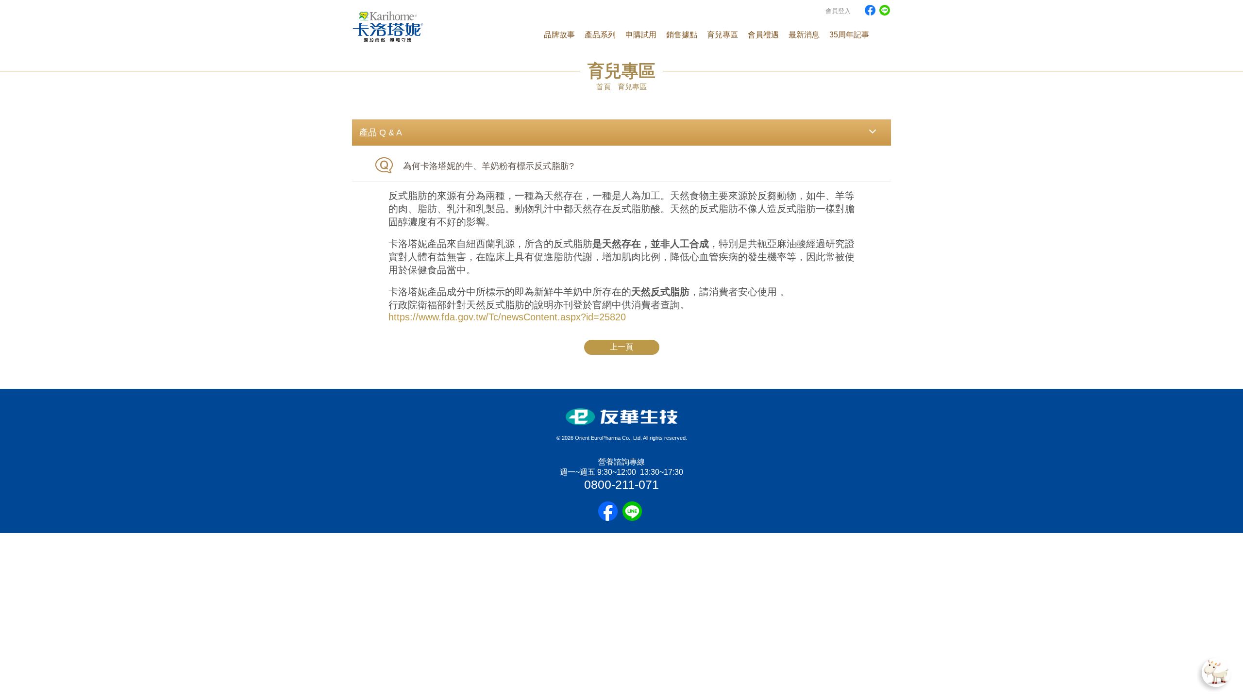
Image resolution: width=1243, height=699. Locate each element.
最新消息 (804, 35)
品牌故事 (559, 35)
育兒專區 (722, 35)
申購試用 (640, 35)
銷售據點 (681, 35)
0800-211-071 (621, 484)
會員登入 (838, 11)
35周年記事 (849, 35)
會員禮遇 (763, 35)
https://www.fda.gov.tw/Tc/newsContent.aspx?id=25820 (507, 317)
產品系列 (600, 35)
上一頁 (621, 347)
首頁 (603, 87)
